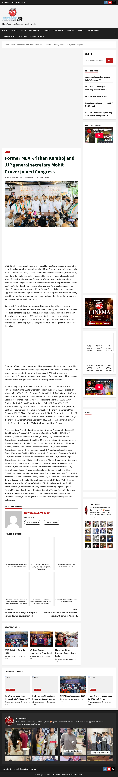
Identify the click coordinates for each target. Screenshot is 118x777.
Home (4, 30)
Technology (9, 36)
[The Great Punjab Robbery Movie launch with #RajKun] (103, 546)
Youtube (23, 36)
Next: (61, 612)
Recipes (46, 30)
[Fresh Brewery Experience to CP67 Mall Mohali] (100, 684)
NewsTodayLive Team (14, 178)
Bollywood (34, 30)
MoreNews (66, 774)
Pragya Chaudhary (11, 656)
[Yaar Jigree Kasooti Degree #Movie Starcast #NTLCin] (103, 538)
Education (58, 30)
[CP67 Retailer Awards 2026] (16, 639)
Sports (14, 30)
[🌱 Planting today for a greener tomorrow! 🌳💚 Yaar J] (96, 538)
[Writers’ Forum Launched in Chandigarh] (41, 639)
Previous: (21, 612)
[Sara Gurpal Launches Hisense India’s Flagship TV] (17, 684)
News (7, 152)
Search (88, 54)
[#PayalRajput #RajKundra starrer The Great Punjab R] (110, 546)
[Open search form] (115, 33)
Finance (81, 30)
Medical (70, 30)
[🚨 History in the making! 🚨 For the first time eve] (88, 538)
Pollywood (10, 690)
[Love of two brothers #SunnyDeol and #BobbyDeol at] (88, 531)
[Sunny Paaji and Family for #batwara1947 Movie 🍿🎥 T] (110, 524)
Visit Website (33, 522)
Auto (23, 30)
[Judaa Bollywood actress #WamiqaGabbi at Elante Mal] (103, 524)
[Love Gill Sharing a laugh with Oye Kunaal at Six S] (96, 524)
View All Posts (51, 522)
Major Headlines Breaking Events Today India (66, 653)
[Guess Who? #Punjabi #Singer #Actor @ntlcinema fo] (88, 524)
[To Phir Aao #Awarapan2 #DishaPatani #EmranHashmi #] (110, 531)
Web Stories (93, 30)
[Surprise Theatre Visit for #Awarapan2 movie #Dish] (103, 531)
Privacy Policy (37, 36)
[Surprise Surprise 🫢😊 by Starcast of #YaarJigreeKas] (88, 546)
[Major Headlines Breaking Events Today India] (66, 639)
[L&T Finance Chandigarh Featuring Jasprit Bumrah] (45, 684)
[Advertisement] (41, 67)
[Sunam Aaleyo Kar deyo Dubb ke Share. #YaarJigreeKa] (110, 538)
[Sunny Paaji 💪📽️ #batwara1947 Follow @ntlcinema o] (96, 531)
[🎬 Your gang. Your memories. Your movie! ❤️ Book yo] (96, 546)
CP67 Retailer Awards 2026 (96, 96)
